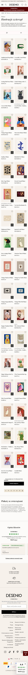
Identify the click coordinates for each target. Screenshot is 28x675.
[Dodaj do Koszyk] (12, 53)
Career (11, 630)
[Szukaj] (5, 5)
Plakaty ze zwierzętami (12, 13)
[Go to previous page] (5, 490)
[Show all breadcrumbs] (3, 13)
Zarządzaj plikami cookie (19, 644)
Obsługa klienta (19, 625)
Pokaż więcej (14, 483)
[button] (21, 668)
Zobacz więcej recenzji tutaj (14, 558)
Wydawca (10, 627)
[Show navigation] (2, 5)
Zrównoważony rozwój (7, 633)
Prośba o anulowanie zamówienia (20, 640)
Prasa (11, 625)
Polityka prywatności (20, 637)
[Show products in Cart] (25, 5)
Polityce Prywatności (20, 617)
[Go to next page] (22, 490)
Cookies (17, 634)
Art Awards (10, 644)
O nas (11, 622)
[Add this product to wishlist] (12, 39)
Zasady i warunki (19, 632)
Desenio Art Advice (20, 622)
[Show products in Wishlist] (22, 5)
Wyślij (14, 612)
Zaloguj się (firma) (8, 647)
